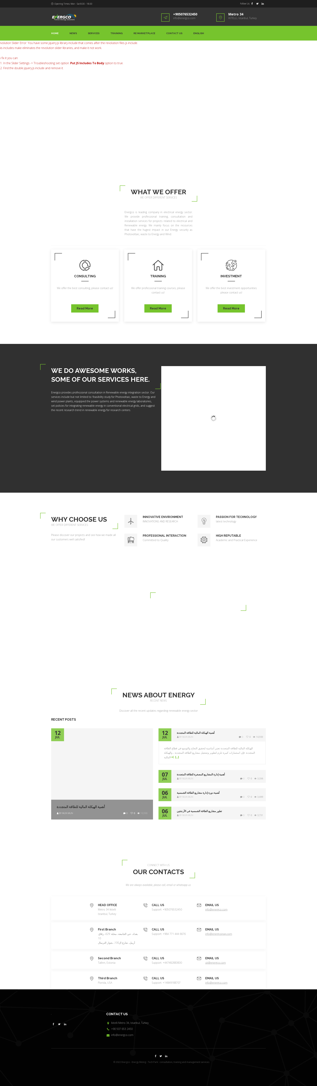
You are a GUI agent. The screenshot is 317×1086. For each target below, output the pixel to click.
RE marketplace (144, 33)
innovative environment (163, 517)
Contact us (174, 33)
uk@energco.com (215, 962)
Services (93, 33)
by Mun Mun (66, 813)
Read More (85, 308)
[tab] (212, 734)
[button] (220, 733)
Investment (231, 276)
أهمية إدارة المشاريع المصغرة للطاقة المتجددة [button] (201, 774)
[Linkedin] (262, 3)
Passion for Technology (236, 517)
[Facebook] (252, 3)
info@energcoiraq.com (218, 934)
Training (116, 33)
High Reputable (228, 535)
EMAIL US (212, 905)
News (73, 33)
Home (55, 33)
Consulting (85, 276)
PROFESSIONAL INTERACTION (164, 535)
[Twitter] (257, 3)
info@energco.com (184, 18)
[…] (176, 757)
